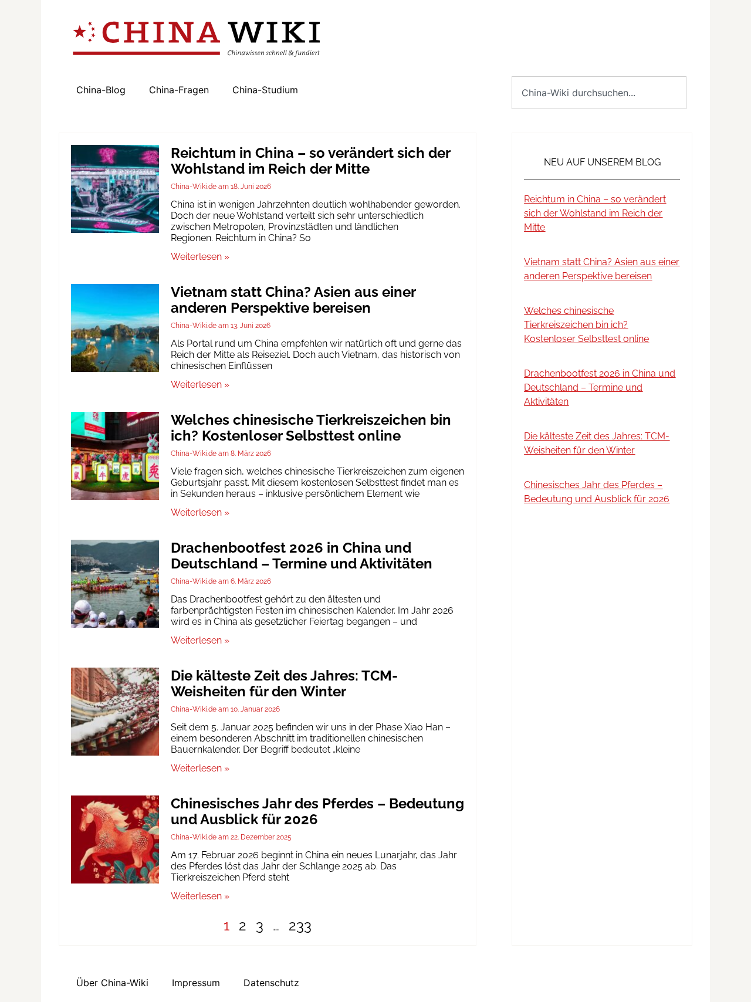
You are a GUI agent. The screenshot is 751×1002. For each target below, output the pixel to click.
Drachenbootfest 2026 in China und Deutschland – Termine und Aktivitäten (301, 555)
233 (300, 925)
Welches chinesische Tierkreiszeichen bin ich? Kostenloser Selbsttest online (311, 427)
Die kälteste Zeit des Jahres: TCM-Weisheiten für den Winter (284, 683)
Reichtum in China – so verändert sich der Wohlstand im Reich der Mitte (310, 160)
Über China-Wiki (112, 983)
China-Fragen (179, 90)
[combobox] (599, 92)
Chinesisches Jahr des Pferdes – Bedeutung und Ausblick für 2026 (317, 811)
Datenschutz (271, 983)
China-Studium (265, 90)
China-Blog (101, 90)
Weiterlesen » (200, 256)
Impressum (196, 983)
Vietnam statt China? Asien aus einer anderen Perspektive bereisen (293, 299)
